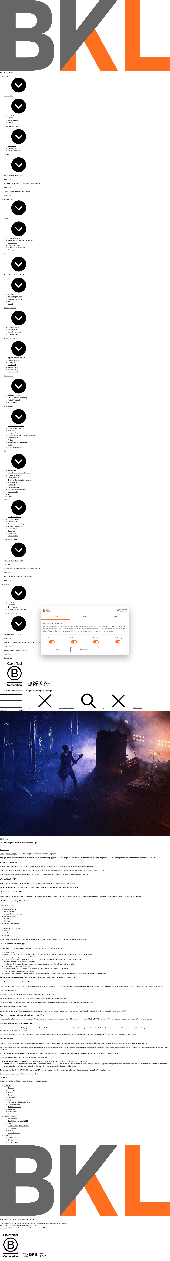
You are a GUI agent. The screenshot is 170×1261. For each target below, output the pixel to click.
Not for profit (12, 243)
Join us (6, 584)
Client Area (12, 1097)
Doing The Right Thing (11, 126)
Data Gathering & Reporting (17, 398)
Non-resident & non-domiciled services (21, 435)
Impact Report (13, 402)
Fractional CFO (13, 329)
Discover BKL (8, 96)
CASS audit (12, 362)
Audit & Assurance (10, 338)
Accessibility (12, 1118)
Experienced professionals (17, 609)
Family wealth (12, 430)
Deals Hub (11, 531)
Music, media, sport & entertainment (20, 240)
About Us (7, 76)
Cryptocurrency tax (14, 475)
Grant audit (12, 365)
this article (132, 1034)
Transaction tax (13, 492)
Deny (57, 650)
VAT (9, 494)
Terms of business (14, 1133)
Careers (10, 1095)
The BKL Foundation (15, 150)
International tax (13, 482)
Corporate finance (14, 327)
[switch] (74, 641)
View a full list (5, 1228)
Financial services (14, 238)
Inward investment (14, 332)
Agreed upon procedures (16, 358)
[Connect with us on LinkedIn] (36, 691)
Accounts (11, 294)
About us (11, 1088)
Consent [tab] (55, 617)
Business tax (12, 470)
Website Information (10, 1116)
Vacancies (11, 604)
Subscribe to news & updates (18, 524)
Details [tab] (85, 617)
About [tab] (114, 617)
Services (7, 1100)
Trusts (10, 445)
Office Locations (13, 1142)
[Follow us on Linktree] (9, 691)
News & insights (13, 519)
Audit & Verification (14, 400)
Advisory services (10, 308)
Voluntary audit (13, 372)
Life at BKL (11, 115)
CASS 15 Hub (12, 528)
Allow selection (85, 650)
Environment (12, 148)
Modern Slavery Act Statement (18, 1126)
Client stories (12, 521)
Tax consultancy (13, 487)
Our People (8, 496)
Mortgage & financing (15, 433)
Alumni (10, 122)
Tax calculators (13, 536)
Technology (12, 250)
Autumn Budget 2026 (15, 526)
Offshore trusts (13, 437)
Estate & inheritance (15, 428)
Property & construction (16, 247)
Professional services (15, 245)
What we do (8, 199)
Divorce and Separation (16, 426)
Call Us (10, 1140)
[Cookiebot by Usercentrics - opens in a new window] (118, 610)
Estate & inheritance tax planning (19, 480)
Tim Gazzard (4, 850)
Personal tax (12, 485)
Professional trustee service (17, 442)
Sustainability (8, 376)
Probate (10, 440)
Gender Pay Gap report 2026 (18, 1121)
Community (12, 146)
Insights (6, 499)
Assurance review (14, 360)
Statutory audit (13, 369)
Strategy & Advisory (15, 395)
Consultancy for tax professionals (19, 473)
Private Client (8, 406)
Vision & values (13, 120)
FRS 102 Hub (12, 533)
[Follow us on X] (17, 691)
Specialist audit (13, 367)
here (79, 959)
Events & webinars (14, 517)
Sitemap (10, 1130)
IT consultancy (13, 334)
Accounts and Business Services (15, 275)
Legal (9, 1123)
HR (9, 301)
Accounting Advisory (15, 297)
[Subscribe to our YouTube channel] (25, 691)
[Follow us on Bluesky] (47, 691)
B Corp (10, 118)
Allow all (113, 650)
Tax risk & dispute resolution (17, 489)
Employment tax (13, 477)
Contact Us (8, 658)
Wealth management (15, 447)
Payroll (10, 304)
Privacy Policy (13, 1128)
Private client (12, 1111)
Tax (5, 451)
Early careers (12, 607)
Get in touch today (6, 1074)
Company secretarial (15, 299)
